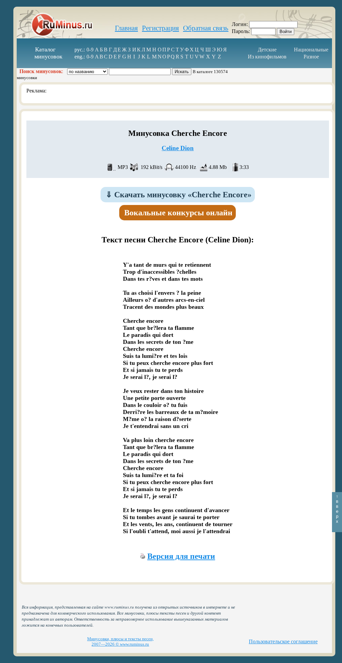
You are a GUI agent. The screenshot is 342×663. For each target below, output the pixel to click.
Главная (126, 28)
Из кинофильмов (267, 56)
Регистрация (160, 28)
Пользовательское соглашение (283, 641)
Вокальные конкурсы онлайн (178, 212)
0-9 (90, 49)
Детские (267, 49)
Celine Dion (178, 148)
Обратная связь (205, 28)
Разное (311, 56)
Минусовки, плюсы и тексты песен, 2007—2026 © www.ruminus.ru (120, 641)
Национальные (311, 49)
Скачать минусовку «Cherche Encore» (178, 194)
